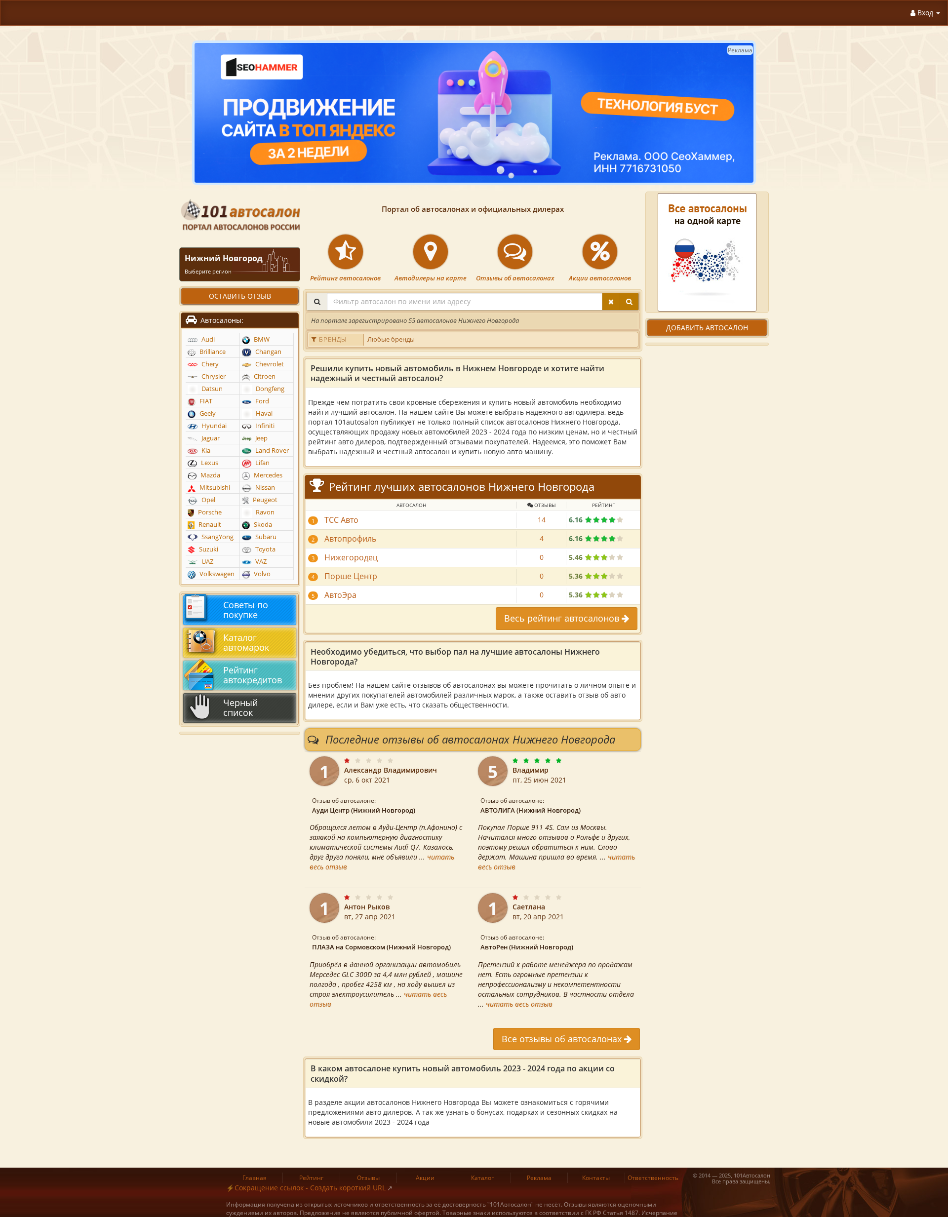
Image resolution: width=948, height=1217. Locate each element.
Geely (207, 413)
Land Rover (271, 450)
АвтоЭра (340, 594)
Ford (261, 401)
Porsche (209, 512)
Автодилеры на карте (431, 278)
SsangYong (217, 537)
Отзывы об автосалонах (515, 278)
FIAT (205, 401)
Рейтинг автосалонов (345, 278)
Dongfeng (269, 389)
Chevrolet (269, 364)
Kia (205, 450)
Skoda (262, 524)
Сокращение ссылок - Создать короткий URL (310, 1187)
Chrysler (213, 376)
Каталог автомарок (246, 642)
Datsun (211, 389)
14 (542, 519)
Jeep (261, 438)
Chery (209, 364)
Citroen (264, 376)
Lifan (262, 463)
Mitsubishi (214, 487)
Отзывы (368, 1178)
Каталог (482, 1178)
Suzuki (208, 549)
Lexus (208, 463)
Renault (209, 524)
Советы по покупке (245, 610)
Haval (263, 413)
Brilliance (212, 352)
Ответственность (653, 1178)
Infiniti (264, 426)
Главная (254, 1178)
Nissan (264, 487)
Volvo (261, 574)
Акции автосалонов (600, 278)
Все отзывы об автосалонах (563, 1039)
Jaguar (210, 438)
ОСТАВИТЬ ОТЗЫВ (240, 296)
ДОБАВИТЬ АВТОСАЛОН (707, 327)
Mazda (209, 475)
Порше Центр (350, 576)
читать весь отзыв (519, 1004)
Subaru (265, 537)
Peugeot (264, 500)
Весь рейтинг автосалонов (563, 618)
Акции (425, 1178)
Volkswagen (216, 574)
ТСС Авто (341, 519)
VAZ (260, 561)
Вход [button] (925, 12)
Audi (207, 339)
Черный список (240, 707)
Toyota (265, 549)
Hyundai (213, 426)
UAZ (206, 561)
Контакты (596, 1178)
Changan (267, 352)
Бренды (332, 339)
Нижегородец (351, 557)
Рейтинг (311, 1178)
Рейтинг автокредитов (252, 675)
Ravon (264, 512)
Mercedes (267, 475)
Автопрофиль (350, 538)
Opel (207, 500)
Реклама (539, 1178)
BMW (261, 339)
